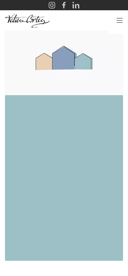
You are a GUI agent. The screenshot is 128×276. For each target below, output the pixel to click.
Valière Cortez (27, 20)
